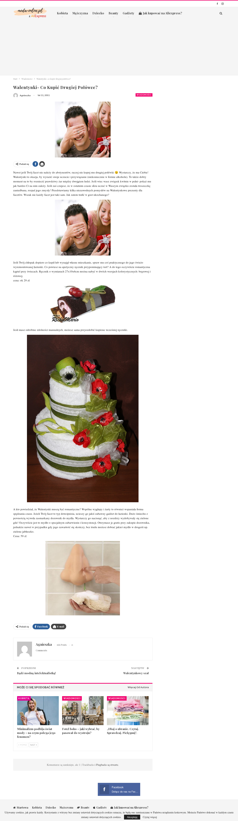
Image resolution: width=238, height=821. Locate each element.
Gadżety (128, 13)
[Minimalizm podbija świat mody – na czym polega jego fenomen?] (38, 710)
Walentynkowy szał (136, 673)
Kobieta (62, 13)
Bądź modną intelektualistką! (36, 673)
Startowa (22, 807)
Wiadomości (144, 95)
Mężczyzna (80, 13)
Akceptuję (132, 817)
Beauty (113, 13)
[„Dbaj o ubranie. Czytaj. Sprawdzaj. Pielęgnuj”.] (128, 710)
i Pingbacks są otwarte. (107, 764)
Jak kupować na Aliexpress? (162, 13)
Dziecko (98, 13)
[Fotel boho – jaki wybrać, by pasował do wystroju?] (83, 710)
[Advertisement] (119, 47)
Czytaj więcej (150, 817)
